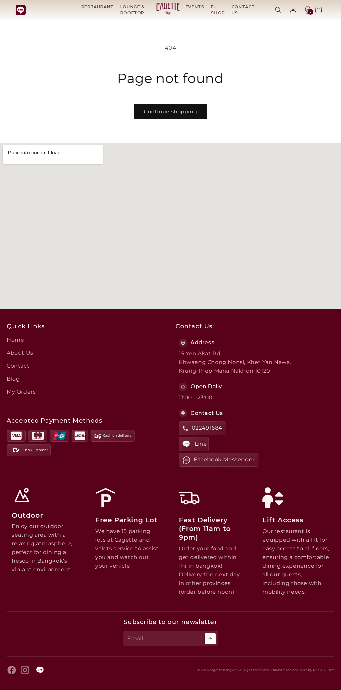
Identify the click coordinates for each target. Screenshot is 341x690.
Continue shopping (170, 111)
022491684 (207, 428)
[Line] (21, 10)
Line (201, 444)
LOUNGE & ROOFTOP (132, 9)
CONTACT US (243, 9)
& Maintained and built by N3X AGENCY (302, 670)
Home (15, 340)
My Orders (21, 392)
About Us (20, 353)
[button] (278, 10)
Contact (18, 366)
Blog (13, 379)
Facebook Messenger (224, 459)
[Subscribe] (210, 638)
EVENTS (194, 6)
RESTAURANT (97, 6)
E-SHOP (217, 9)
